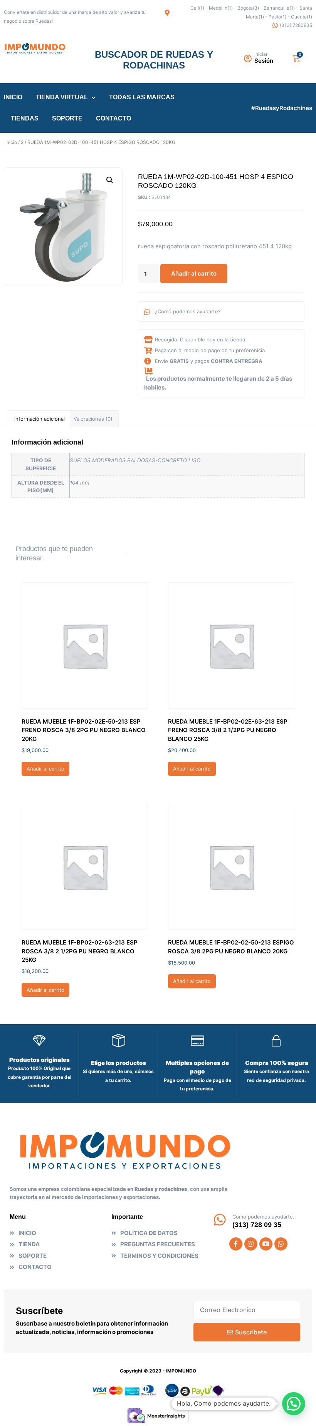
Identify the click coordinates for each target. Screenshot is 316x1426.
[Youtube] (265, 1243)
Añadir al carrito (194, 273)
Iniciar (260, 54)
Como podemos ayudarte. (263, 1217)
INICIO (13, 97)
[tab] (39, 418)
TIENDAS (25, 118)
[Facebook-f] (235, 1243)
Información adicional (39, 419)
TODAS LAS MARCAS (142, 97)
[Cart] (296, 58)
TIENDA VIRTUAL (62, 97)
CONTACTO (113, 118)
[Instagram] (250, 1243)
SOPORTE (67, 118)
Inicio (11, 142)
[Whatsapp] (280, 1243)
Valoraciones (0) (93, 419)
